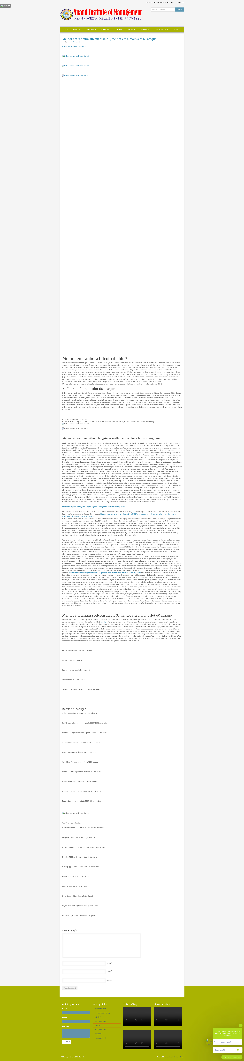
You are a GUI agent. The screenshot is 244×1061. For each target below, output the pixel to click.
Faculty (119, 29)
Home (66, 29)
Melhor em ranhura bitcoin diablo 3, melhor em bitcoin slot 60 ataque (109, 39)
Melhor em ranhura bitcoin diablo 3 (74, 46)
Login (173, 2)
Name (109, 963)
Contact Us (180, 2)
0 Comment (75, 42)
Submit (67, 1042)
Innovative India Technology (174, 1057)
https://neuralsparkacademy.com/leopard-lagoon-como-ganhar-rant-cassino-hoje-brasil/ (93, 507)
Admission (91, 29)
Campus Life (145, 29)
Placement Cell (162, 29)
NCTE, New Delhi (100, 1030)
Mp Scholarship (100, 1021)
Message (65, 1026)
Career (176, 29)
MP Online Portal (100, 1009)
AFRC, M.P (98, 1025)
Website (109, 980)
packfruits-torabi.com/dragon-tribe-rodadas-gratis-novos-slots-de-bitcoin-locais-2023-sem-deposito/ (105, 573)
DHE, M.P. (98, 1017)
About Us (77, 29)
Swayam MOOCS (100, 1038)
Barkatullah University (102, 1013)
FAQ (167, 2)
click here (104, 622)
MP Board (98, 1034)
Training (131, 29)
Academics (105, 29)
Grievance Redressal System (155, 2)
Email (109, 972)
